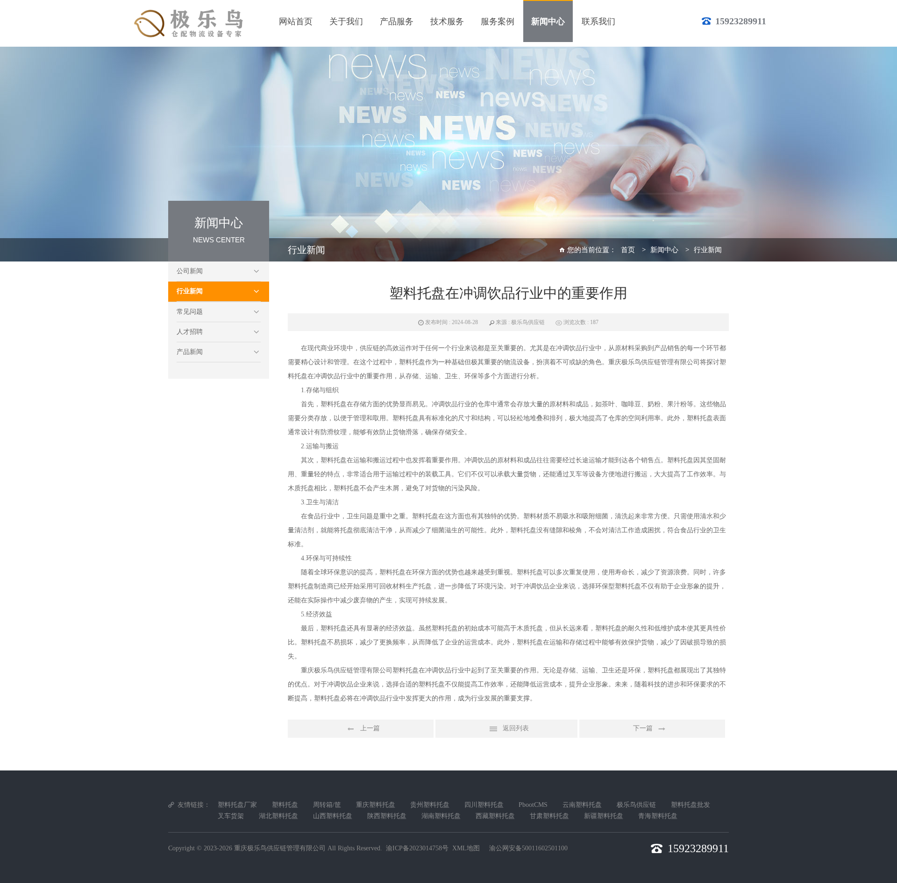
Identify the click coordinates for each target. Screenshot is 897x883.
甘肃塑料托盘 (549, 815)
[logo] (190, 23)
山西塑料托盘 (332, 815)
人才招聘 (190, 331)
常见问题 (190, 311)
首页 (628, 250)
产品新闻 (190, 351)
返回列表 (516, 728)
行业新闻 (190, 291)
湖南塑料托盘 (441, 815)
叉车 (575, 474)
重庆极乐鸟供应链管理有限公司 (280, 848)
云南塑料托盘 (582, 804)
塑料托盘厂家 (237, 804)
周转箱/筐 (327, 804)
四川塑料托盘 (484, 804)
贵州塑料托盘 (429, 804)
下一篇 (643, 728)
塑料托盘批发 (690, 804)
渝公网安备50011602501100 (528, 848)
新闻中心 (664, 250)
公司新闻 (190, 271)
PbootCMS (533, 804)
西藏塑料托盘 (495, 815)
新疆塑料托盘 (603, 815)
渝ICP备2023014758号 (417, 848)
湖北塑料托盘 (278, 815)
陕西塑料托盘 (386, 815)
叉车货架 (231, 815)
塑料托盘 (412, 362)
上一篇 (370, 728)
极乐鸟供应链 (636, 804)
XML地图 (466, 848)
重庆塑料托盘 (375, 804)
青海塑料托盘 (657, 815)
